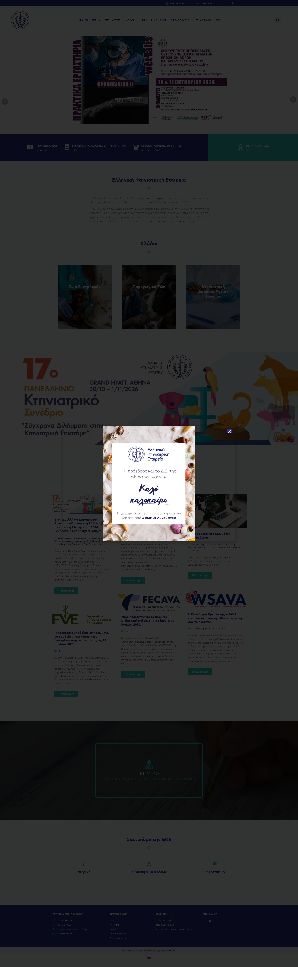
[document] (149, 483)
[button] (229, 431)
